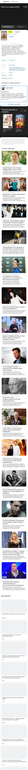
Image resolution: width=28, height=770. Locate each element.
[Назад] (22, 111)
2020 (9, 34)
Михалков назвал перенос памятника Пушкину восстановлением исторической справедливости (13, 583)
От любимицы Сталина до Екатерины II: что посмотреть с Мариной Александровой (12, 278)
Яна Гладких (12, 65)
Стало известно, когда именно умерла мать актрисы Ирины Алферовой (12, 430)
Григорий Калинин (19, 70)
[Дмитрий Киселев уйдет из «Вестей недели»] (14, 609)
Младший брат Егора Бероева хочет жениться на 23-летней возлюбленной (12, 460)
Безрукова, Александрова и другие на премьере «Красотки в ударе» (14, 221)
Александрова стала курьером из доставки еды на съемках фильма (13, 248)
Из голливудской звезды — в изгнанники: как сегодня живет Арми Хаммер (12, 368)
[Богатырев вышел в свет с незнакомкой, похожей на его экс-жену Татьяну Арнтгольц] (14, 735)
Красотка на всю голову (7, 130)
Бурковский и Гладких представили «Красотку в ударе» (14, 195)
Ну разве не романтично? (19, 130)
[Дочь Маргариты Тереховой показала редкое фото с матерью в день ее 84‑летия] (14, 672)
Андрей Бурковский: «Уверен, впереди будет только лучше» (12, 168)
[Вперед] (25, 111)
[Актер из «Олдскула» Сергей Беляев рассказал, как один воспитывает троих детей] (14, 756)
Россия (11, 72)
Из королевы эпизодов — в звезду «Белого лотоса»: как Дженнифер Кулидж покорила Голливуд (13, 552)
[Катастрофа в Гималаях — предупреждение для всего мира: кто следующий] (14, 714)
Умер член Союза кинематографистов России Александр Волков (11, 399)
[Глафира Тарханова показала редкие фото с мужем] (14, 693)
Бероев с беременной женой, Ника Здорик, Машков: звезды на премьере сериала (14, 337)
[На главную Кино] (7, 1)
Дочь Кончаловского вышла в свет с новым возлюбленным (14, 307)
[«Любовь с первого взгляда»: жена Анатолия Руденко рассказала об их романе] (14, 651)
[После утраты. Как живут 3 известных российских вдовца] (14, 630)
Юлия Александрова (14, 67)
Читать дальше (5, 99)
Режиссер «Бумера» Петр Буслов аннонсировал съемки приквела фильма (13, 522)
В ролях (3, 67)
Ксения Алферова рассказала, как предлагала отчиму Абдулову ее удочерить (13, 491)
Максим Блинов (17, 68)
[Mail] (4, 1)
